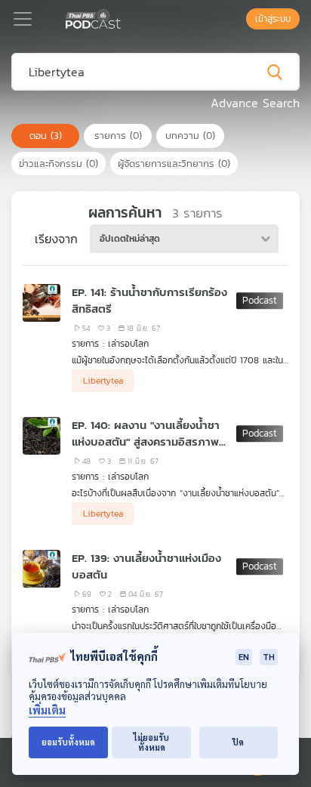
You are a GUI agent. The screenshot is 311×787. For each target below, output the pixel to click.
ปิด (238, 742)
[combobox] (184, 238)
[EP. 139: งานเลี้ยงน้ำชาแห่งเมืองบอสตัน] (41, 569)
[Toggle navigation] (22, 19)
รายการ (118, 135)
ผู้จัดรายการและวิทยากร (174, 163)
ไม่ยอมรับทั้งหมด (151, 742)
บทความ (190, 135)
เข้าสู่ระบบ (273, 19)
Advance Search (255, 103)
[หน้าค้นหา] (238, 18)
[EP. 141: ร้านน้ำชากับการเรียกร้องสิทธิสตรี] (41, 303)
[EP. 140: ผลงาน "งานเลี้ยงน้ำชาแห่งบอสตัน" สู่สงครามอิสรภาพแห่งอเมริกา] (41, 436)
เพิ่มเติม (47, 710)
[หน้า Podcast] (123, 17)
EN (244, 656)
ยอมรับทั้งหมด (68, 742)
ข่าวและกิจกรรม (58, 163)
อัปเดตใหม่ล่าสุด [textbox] (130, 238)
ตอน (45, 135)
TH (269, 656)
